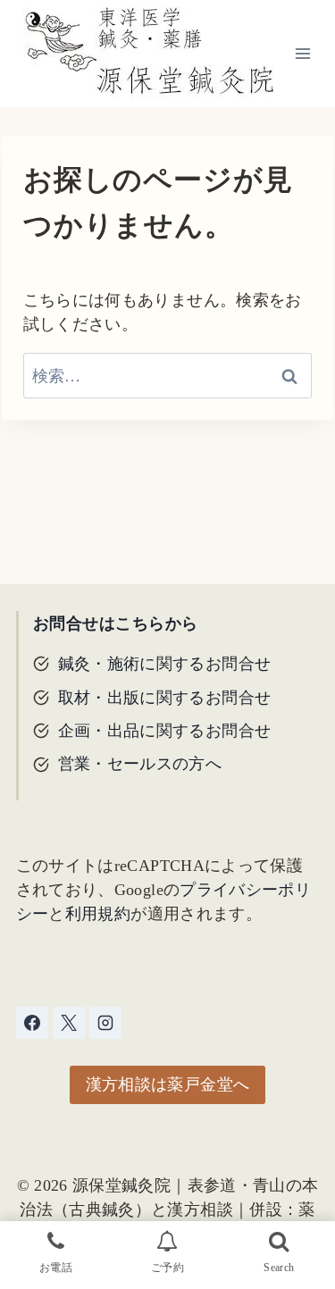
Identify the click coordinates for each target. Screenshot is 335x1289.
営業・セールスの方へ (140, 764)
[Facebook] (32, 1023)
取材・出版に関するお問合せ (165, 698)
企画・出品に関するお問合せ (165, 731)
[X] (69, 1023)
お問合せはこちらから (115, 623)
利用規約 (97, 914)
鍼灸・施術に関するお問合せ (165, 664)
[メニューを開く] (303, 53)
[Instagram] (105, 1023)
